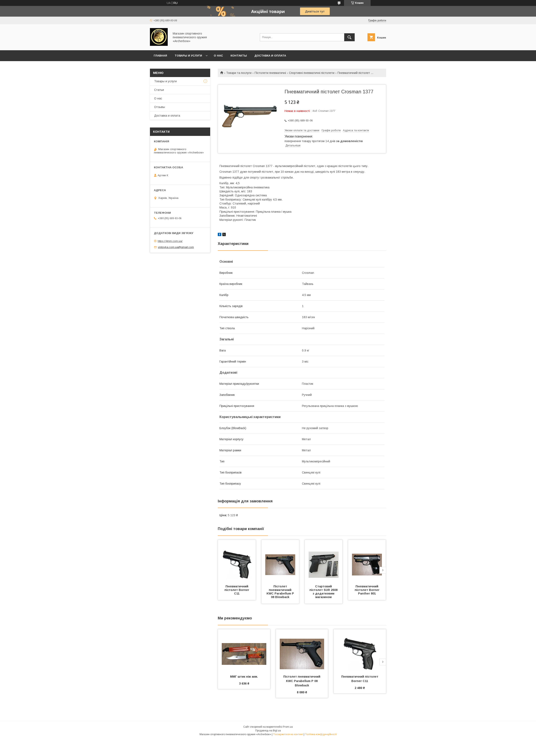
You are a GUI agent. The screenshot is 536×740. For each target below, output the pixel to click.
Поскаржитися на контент (288, 734)
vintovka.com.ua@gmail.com (176, 247)
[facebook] (219, 235)
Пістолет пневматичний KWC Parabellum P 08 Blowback (281, 592)
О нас (218, 55)
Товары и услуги (188, 55)
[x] (224, 235)
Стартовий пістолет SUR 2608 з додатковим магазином (323, 592)
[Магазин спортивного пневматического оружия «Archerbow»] (159, 44)
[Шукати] (349, 37)
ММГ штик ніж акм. (244, 676)
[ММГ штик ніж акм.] (244, 650)
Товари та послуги (238, 73)
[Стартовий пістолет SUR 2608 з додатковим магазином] (324, 561)
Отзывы (159, 107)
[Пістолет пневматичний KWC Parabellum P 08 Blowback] (280, 561)
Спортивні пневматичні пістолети (311, 73)
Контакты (239, 55)
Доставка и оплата (270, 55)
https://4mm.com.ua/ (170, 241)
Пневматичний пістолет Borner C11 (237, 590)
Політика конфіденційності (321, 734)
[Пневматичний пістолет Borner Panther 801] (367, 561)
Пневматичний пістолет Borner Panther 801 (367, 590)
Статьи (159, 89)
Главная (160, 55)
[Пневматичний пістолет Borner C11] (237, 561)
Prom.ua (288, 726)
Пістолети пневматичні (270, 73)
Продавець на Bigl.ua (268, 730)
